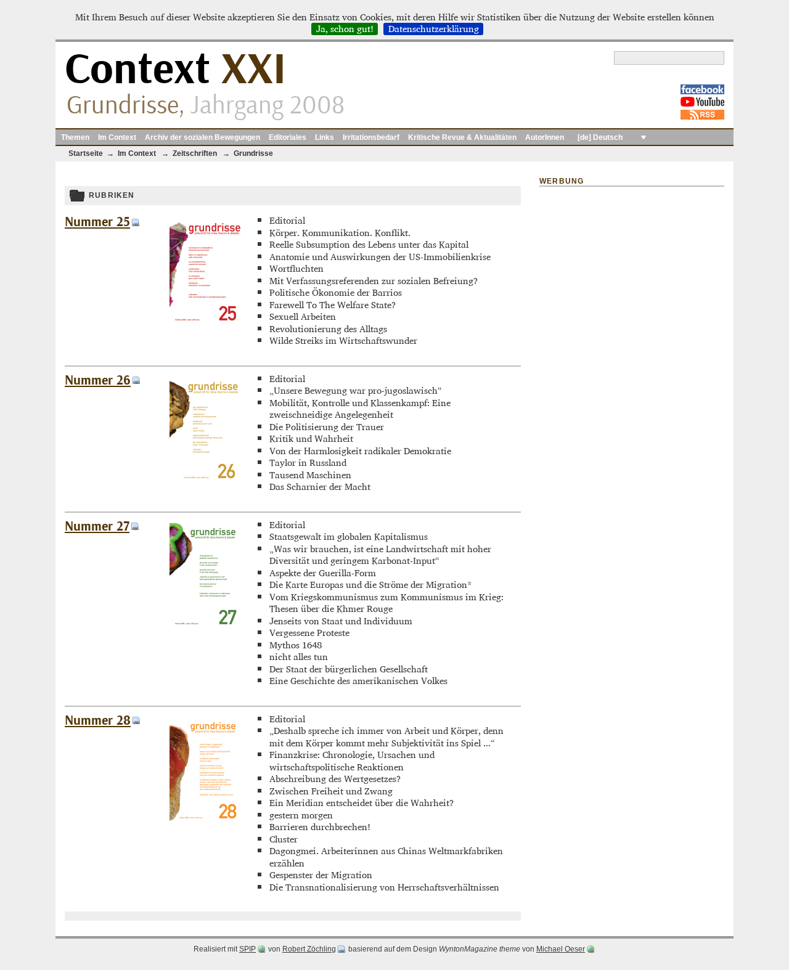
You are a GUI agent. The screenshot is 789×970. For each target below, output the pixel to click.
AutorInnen (544, 137)
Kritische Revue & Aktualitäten (462, 137)
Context (175, 70)
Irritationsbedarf (371, 137)
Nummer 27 (97, 527)
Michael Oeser (560, 949)
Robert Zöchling (309, 949)
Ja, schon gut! (345, 29)
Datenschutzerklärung (433, 29)
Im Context (117, 137)
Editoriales (287, 137)
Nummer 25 (97, 222)
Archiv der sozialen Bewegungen (202, 137)
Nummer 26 (98, 380)
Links (324, 137)
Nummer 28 (98, 721)
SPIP (247, 949)
